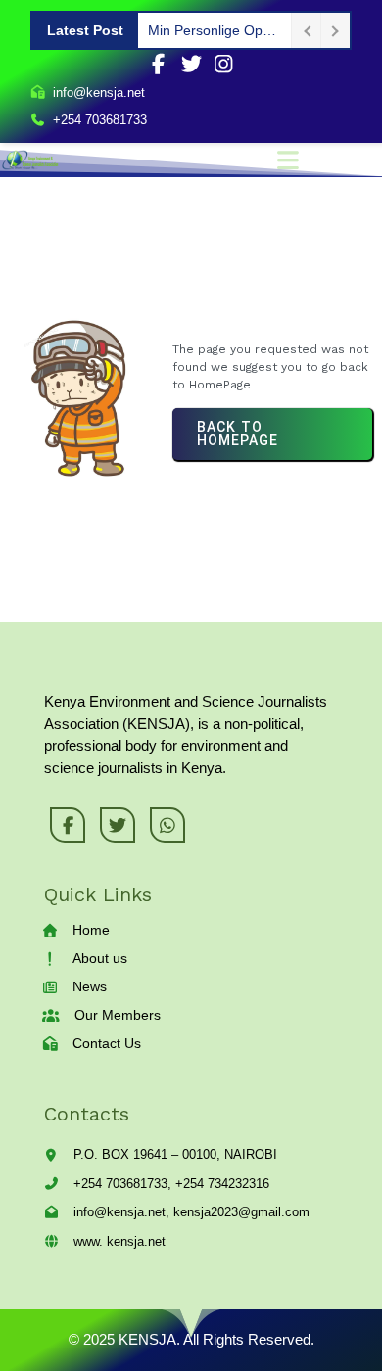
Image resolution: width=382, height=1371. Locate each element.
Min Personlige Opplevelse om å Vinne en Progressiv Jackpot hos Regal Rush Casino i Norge (214, 30)
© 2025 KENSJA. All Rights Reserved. (191, 1339)
